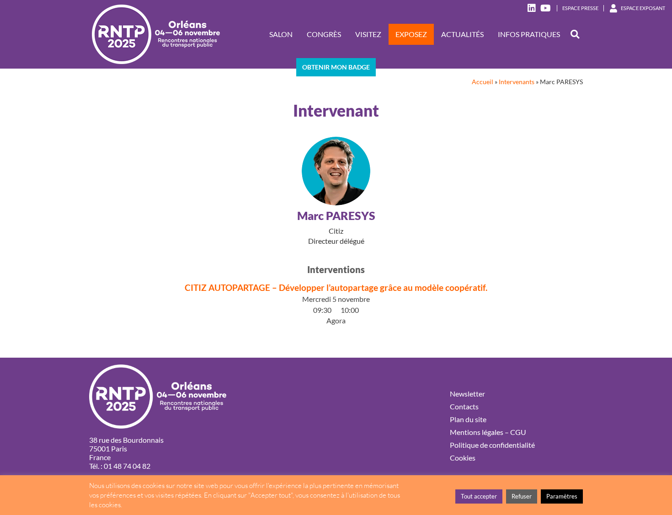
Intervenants (516, 82)
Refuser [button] (522, 496)
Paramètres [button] (561, 496)
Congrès (324, 34)
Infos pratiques (529, 34)
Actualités (462, 34)
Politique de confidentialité (492, 444)
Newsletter (467, 393)
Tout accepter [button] (479, 496)
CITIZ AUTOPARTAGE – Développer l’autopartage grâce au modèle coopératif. (336, 287)
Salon (281, 34)
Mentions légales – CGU (488, 432)
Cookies (462, 457)
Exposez (411, 34)
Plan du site (468, 419)
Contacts (464, 406)
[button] (575, 35)
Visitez (368, 34)
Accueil (482, 82)
